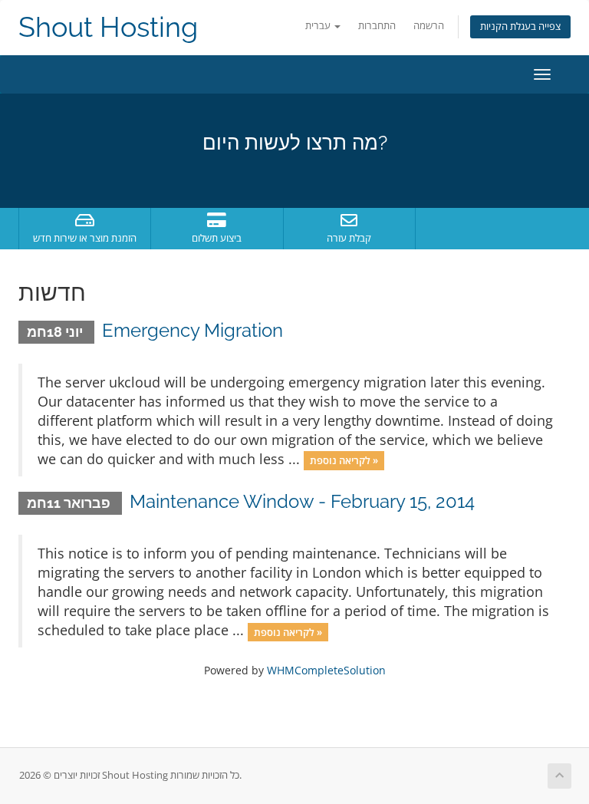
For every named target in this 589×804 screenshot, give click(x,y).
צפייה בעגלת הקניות (520, 26)
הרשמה (428, 25)
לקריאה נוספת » (344, 460)
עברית (319, 25)
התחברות (377, 25)
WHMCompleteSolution (326, 670)
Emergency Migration (192, 330)
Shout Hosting (108, 27)
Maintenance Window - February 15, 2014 (302, 501)
